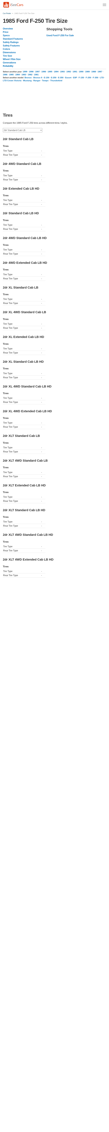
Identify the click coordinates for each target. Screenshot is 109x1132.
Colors (6, 49)
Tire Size (7, 56)
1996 (43, 71)
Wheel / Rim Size (12, 59)
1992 (68, 71)
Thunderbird (56, 80)
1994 (56, 71)
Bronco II (37, 77)
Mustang (27, 80)
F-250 (88, 77)
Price (5, 32)
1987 (100, 71)
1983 (24, 74)
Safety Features (11, 45)
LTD (102, 77)
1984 (17, 74)
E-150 (46, 77)
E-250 (53, 77)
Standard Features (13, 39)
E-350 (60, 77)
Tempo (45, 80)
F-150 (81, 77)
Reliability (8, 66)
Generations (9, 62)
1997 (37, 71)
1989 (87, 71)
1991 (75, 71)
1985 (11, 74)
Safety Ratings (11, 42)
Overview (8, 28)
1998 (31, 71)
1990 (81, 71)
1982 (30, 74)
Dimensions (9, 52)
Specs (6, 35)
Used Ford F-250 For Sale (60, 35)
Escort (68, 77)
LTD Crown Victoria (12, 80)
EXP (75, 77)
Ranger (36, 80)
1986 (5, 74)
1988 (93, 71)
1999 (25, 71)
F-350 (95, 77)
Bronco (28, 77)
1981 (36, 74)
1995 (50, 71)
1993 (62, 71)
